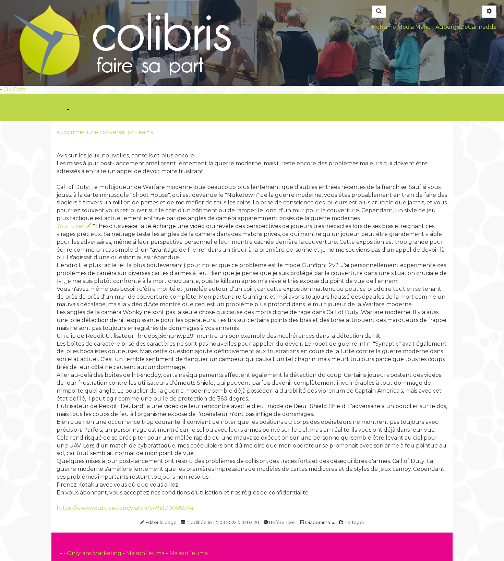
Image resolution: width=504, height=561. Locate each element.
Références (281, 522)
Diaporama (317, 522)
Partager (354, 522)
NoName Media (393, 27)
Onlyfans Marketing (95, 553)
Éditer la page (160, 522)
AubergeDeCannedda (465, 27)
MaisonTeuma (146, 553)
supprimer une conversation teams (105, 132)
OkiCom (14, 89)
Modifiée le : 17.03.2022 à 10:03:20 (222, 522)
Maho (423, 27)
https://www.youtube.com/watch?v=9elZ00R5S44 (125, 508)
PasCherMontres (124, 100)
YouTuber (71, 226)
